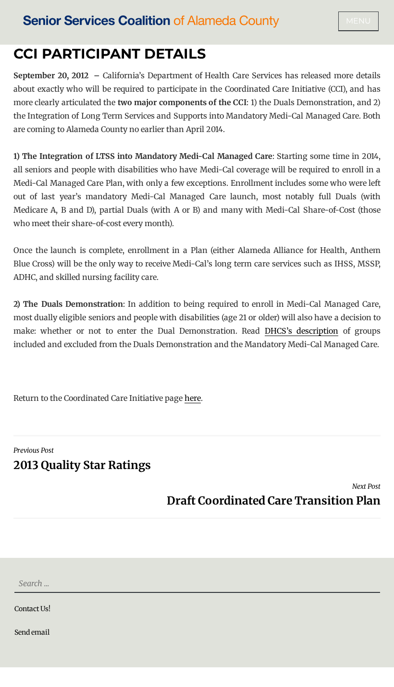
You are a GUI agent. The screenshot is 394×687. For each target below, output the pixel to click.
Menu (358, 20)
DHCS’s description (301, 331)
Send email (31, 632)
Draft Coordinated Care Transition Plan (274, 494)
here (193, 398)
